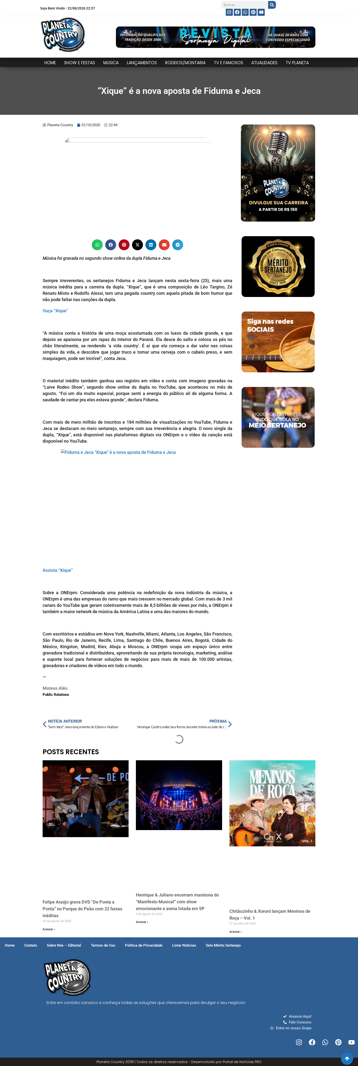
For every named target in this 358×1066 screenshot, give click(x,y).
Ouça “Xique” (55, 310)
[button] (97, 244)
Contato (30, 945)
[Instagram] (229, 12)
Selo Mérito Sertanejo (223, 945)
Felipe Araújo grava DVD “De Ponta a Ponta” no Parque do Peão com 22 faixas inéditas (82, 908)
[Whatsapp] (245, 12)
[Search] (272, 5)
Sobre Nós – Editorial (64, 945)
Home (10, 945)
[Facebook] (237, 12)
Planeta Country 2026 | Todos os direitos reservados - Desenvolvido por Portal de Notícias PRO (179, 1061)
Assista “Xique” (58, 570)
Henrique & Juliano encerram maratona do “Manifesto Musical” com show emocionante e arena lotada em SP (177, 901)
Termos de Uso (103, 945)
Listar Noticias (184, 945)
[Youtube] (261, 12)
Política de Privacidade (143, 945)
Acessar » (49, 929)
